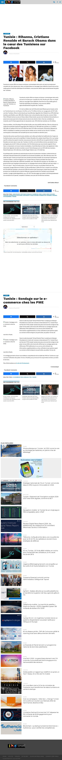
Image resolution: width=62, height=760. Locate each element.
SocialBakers (7, 196)
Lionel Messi (46, 194)
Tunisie (14, 196)
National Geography (23, 195)
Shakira (54, 195)
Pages (32, 195)
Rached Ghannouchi (40, 195)
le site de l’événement (22, 363)
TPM (30, 377)
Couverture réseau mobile (37, 756)
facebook (35, 194)
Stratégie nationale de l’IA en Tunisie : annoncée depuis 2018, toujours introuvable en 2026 (30, 217)
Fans (40, 194)
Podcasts (17, 756)
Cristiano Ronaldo (26, 194)
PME (21, 377)
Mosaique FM (13, 195)
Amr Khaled (16, 194)
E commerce (16, 377)
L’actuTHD (10, 756)
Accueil (4, 756)
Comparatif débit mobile (52, 756)
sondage (26, 377)
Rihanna (49, 195)
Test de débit (24, 756)
